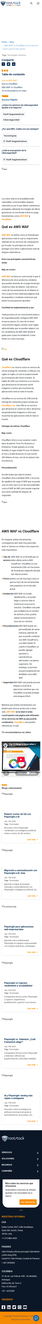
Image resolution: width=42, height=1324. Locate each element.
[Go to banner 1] (20, 1210)
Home (4, 42)
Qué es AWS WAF (9, 80)
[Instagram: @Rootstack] (19, 1305)
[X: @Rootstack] (14, 1305)
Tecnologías (10, 136)
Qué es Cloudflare (9, 84)
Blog (12, 42)
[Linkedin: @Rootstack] (9, 1305)
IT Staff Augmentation (15, 141)
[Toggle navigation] (38, 3)
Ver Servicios (28, 1202)
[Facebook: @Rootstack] (3, 1305)
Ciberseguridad (11, 120)
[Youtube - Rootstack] (25, 1305)
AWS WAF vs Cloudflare (12, 87)
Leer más (31, 839)
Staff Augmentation (13, 114)
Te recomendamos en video (14, 91)
